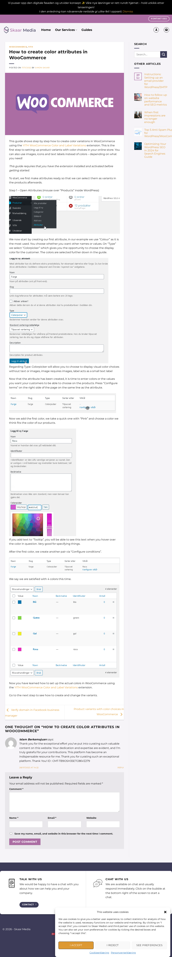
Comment (16, 789)
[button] (165, 912)
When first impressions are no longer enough (154, 117)
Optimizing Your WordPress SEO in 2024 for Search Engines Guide (155, 150)
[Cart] (166, 30)
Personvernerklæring (123, 952)
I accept (76, 945)
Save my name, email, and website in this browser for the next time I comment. (63, 833)
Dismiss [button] (128, 11)
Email (52, 817)
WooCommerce (18, 47)
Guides (86, 30)
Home (46, 30)
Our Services (65, 30)
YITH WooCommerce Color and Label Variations (54, 145)
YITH (30, 47)
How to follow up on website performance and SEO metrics (155, 99)
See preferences (149, 945)
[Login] (156, 30)
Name (13, 817)
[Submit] (163, 54)
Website (91, 817)
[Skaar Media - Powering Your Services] (19, 30)
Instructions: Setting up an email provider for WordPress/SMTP (155, 81)
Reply (121, 767)
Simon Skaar (42, 67)
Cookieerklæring (99, 952)
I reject (113, 945)
